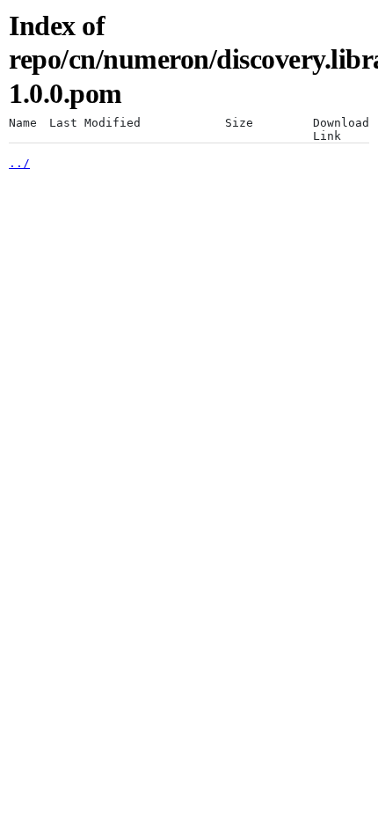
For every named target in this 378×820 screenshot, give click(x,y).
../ (19, 163)
